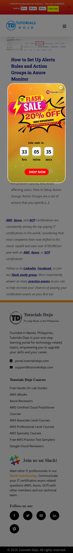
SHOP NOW (37, 172)
